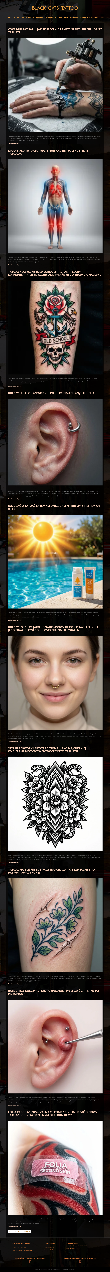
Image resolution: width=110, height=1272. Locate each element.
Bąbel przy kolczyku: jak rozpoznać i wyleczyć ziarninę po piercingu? (53, 992)
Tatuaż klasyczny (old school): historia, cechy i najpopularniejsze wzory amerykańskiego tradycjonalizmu (55, 273)
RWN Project (72, 1269)
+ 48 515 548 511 (22, 1247)
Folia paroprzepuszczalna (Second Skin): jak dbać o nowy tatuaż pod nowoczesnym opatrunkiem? (52, 1113)
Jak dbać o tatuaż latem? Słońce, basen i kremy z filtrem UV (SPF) (54, 507)
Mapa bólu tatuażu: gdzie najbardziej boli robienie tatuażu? (48, 152)
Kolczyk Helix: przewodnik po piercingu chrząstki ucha (51, 393)
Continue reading (14, 143)
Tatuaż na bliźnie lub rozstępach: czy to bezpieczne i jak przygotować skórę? (51, 871)
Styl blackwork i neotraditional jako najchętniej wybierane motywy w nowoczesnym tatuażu (47, 749)
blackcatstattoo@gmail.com (24, 1250)
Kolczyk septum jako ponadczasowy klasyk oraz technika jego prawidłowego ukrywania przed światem (53, 628)
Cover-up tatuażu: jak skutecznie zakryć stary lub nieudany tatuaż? (55, 30)
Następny (27, 1231)
